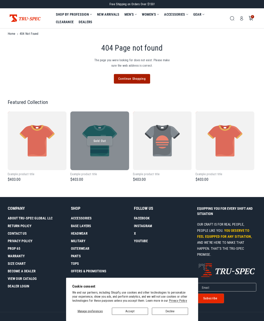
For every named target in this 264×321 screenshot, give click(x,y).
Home (11, 34)
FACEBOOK (142, 218)
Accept (130, 311)
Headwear (79, 233)
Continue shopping (132, 79)
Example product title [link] (21, 174)
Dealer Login (18, 286)
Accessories (174, 14)
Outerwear (80, 248)
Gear (197, 14)
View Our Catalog (22, 279)
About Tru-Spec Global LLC (30, 218)
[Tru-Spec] (25, 18)
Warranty (16, 256)
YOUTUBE (141, 241)
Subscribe (210, 298)
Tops (75, 264)
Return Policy (20, 226)
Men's (129, 14)
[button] (74, 14)
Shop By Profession (72, 14)
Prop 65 (14, 248)
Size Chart (17, 264)
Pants (76, 256)
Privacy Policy (178, 300)
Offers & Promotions (88, 271)
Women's (149, 14)
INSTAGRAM (143, 226)
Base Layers (81, 226)
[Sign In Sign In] (241, 18)
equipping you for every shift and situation (225, 211)
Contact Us (17, 233)
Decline (170, 311)
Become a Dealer (22, 271)
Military (78, 241)
